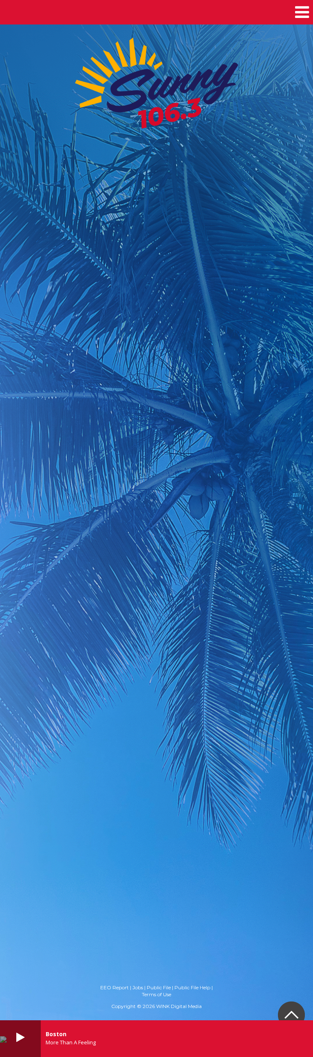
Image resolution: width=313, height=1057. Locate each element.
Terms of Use (156, 994)
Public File (159, 987)
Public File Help (192, 987)
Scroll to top (291, 1014)
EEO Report (114, 987)
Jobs (137, 987)
